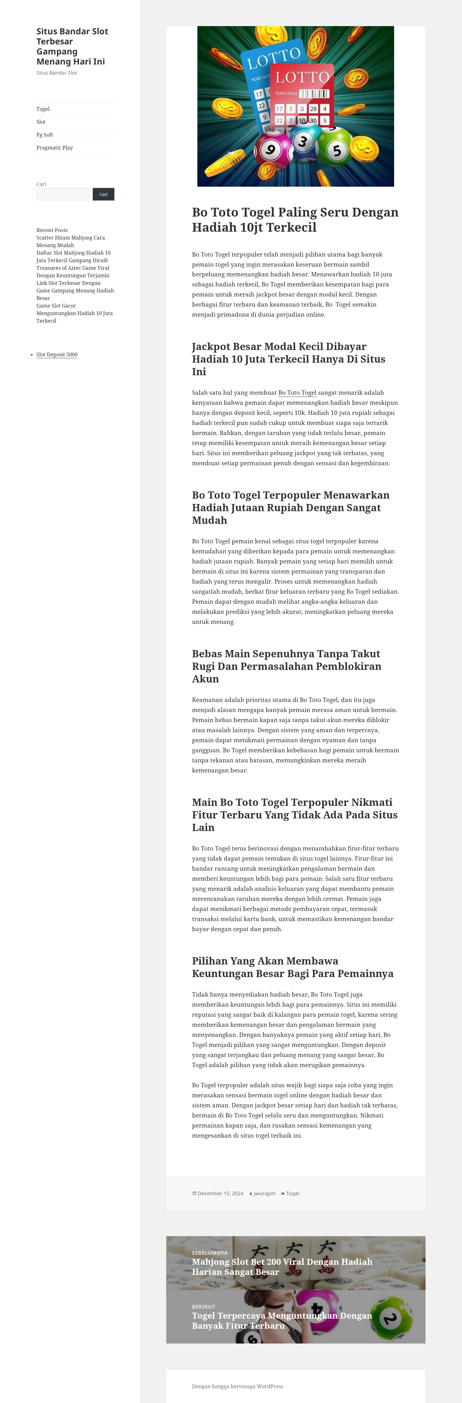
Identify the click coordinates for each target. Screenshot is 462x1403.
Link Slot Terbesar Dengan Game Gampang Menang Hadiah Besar (75, 291)
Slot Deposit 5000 (57, 354)
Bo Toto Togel (297, 392)
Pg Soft (44, 134)
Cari (41, 184)
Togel (43, 108)
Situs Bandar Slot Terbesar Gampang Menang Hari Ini (72, 46)
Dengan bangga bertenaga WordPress (237, 1386)
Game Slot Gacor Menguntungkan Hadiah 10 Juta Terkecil (74, 313)
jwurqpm (265, 1193)
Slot (41, 121)
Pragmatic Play (54, 147)
